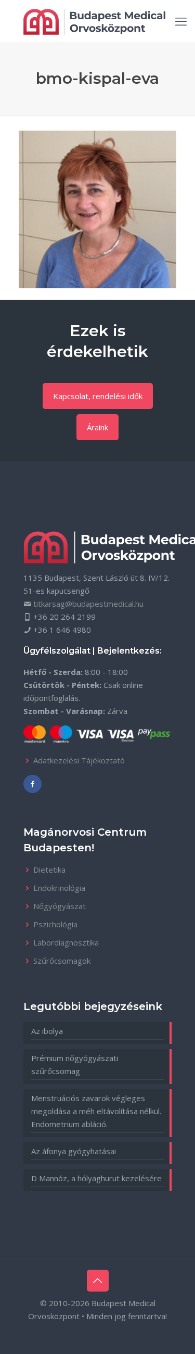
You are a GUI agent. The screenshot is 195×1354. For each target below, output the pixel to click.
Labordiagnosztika (66, 942)
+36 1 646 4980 (62, 629)
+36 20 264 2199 (64, 616)
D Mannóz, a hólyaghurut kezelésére (96, 1178)
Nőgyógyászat (59, 906)
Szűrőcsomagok (61, 960)
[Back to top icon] (98, 1281)
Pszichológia (55, 924)
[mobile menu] (181, 21)
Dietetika (49, 869)
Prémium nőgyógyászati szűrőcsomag (74, 1064)
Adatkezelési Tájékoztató (79, 760)
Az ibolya (47, 1031)
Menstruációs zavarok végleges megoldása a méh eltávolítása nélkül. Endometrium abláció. (96, 1111)
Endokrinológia (59, 888)
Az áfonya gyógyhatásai (73, 1151)
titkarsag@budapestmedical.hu (88, 603)
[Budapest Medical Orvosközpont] (94, 21)
